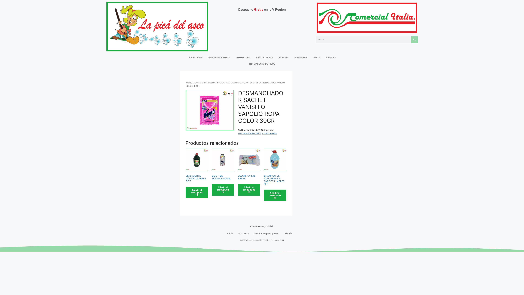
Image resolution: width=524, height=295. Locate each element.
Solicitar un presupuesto (266, 233)
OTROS (317, 57)
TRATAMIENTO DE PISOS (262, 63)
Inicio (188, 82)
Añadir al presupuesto (196, 192)
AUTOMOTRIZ (243, 57)
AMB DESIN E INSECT (219, 57)
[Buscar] (414, 39)
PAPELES (331, 57)
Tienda (288, 233)
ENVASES (283, 57)
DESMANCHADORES (218, 82)
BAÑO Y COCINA (264, 57)
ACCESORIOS (195, 57)
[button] (229, 94)
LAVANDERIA (301, 57)
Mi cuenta (243, 233)
